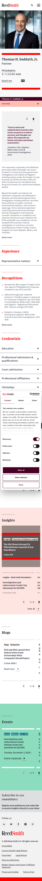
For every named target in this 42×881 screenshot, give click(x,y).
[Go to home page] (10, 5)
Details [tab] (21, 400)
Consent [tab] (7, 400)
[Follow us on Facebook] (18, 824)
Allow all (21, 470)
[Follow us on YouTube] (11, 824)
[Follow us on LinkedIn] (4, 824)
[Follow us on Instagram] (25, 824)
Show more (7, 324)
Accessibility (7, 846)
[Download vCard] (23, 80)
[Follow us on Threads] (32, 824)
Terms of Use (28, 872)
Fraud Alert (6, 855)
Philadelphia (8, 70)
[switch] (36, 446)
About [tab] (34, 400)
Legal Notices (21, 855)
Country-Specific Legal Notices (14, 850)
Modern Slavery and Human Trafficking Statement (18, 866)
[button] (34, 119)
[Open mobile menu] (38, 5)
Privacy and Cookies (10, 872)
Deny (21, 485)
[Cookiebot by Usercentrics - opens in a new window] (29, 394)
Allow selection (21, 477)
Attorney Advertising (10, 860)
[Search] (32, 5)
